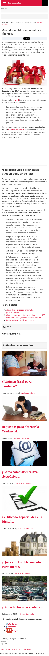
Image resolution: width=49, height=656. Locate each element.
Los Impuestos (14, 3)
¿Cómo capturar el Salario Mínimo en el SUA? (25, 315)
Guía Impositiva (8, 22)
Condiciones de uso (8, 649)
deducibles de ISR (16, 129)
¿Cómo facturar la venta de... (22, 607)
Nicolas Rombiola (28, 393)
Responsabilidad (26, 649)
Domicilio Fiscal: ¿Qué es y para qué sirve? (24, 317)
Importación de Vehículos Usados (20, 320)
